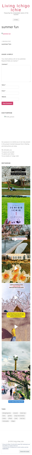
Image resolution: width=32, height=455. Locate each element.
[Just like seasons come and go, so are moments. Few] (16, 268)
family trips (23, 413)
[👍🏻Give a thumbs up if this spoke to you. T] (16, 297)
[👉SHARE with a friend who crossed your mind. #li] (16, 180)
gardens (10, 415)
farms (4, 415)
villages (13, 421)
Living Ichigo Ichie (16, 8)
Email (4, 90)
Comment (5, 64)
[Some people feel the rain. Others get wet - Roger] (16, 239)
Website (4, 96)
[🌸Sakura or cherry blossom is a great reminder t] (16, 326)
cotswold (15, 413)
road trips (22, 418)
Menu (16, 19)
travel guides (6, 421)
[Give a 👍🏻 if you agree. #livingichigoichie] (16, 355)
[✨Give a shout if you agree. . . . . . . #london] (16, 385)
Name (4, 85)
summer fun (6, 43)
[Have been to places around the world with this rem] (16, 209)
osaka (16, 418)
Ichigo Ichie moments (19, 415)
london (4, 418)
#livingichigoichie (7, 413)
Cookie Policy (5, 448)
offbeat (10, 418)
